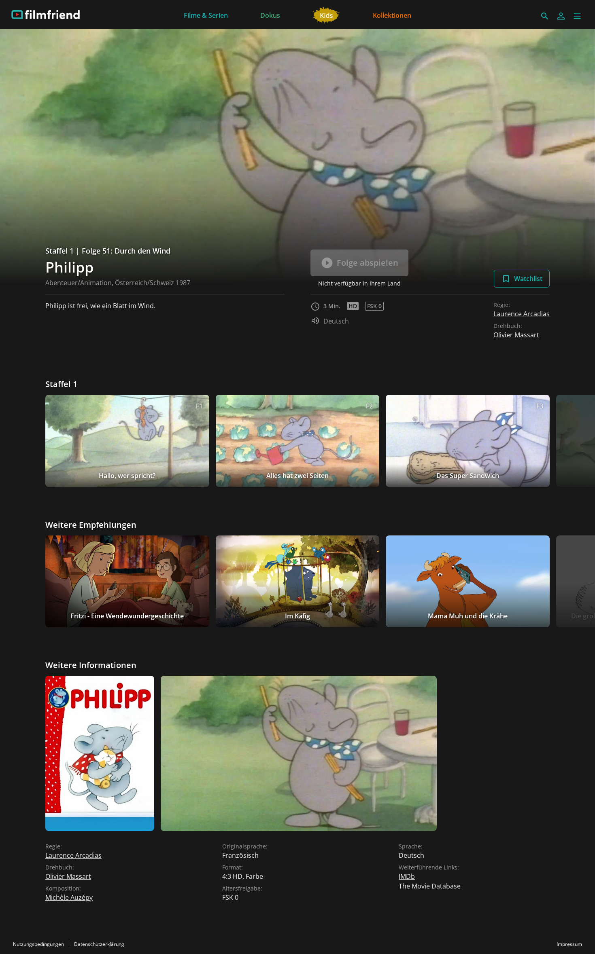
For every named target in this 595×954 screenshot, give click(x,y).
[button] (577, 16)
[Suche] (545, 16)
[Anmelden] (561, 16)
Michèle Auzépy (69, 897)
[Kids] (326, 14)
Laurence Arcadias (521, 313)
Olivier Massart (516, 334)
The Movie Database (430, 886)
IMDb (407, 876)
